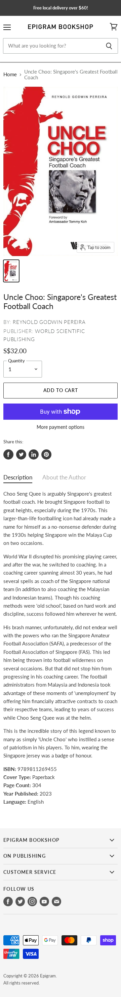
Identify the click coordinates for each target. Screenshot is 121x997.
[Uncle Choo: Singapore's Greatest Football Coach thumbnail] (11, 271)
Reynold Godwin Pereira (49, 322)
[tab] (17, 479)
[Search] (109, 46)
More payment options (60, 427)
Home (10, 74)
